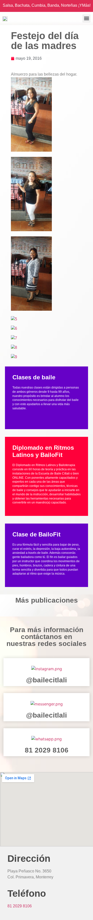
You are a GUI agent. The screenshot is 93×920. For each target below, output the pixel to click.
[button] (86, 18)
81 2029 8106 (46, 750)
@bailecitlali (46, 680)
